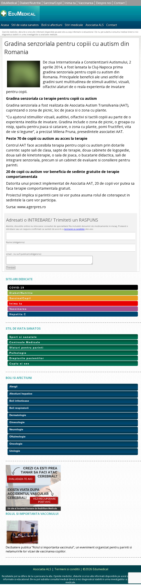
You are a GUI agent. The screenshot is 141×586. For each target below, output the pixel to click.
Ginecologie (17, 422)
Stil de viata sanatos (25, 25)
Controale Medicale (24, 342)
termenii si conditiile (74, 229)
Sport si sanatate (23, 336)
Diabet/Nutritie (30, 3)
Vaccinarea (85, 3)
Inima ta (70, 3)
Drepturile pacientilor (26, 358)
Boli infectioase (19, 400)
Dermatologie (17, 415)
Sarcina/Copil (53, 3)
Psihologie (17, 352)
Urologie (14, 450)
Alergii (13, 386)
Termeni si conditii (67, 569)
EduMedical (9, 3)
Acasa (5, 25)
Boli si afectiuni (51, 25)
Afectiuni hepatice (20, 393)
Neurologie (16, 429)
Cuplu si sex (19, 363)
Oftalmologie (17, 436)
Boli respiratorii (19, 407)
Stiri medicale (74, 25)
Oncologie (15, 443)
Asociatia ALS (95, 25)
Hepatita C (17, 314)
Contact (119, 3)
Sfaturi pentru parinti (26, 347)
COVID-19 (16, 287)
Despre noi (103, 3)
